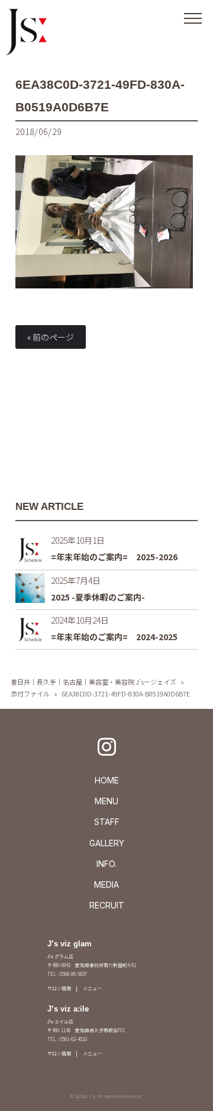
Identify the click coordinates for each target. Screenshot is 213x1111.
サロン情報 (59, 988)
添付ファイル (30, 693)
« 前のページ (50, 337)
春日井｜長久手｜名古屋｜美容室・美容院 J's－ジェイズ (93, 681)
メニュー (92, 988)
